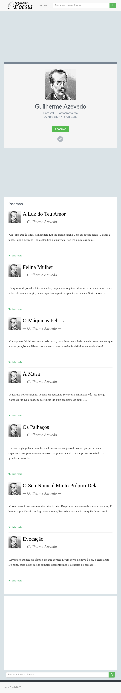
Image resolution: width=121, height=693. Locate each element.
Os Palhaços (36, 427)
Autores (43, 5)
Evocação (33, 539)
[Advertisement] (60, 38)
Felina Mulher (38, 267)
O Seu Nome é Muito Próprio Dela (60, 485)
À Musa (31, 374)
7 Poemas (60, 129)
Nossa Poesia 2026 (12, 687)
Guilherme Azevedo (60, 107)
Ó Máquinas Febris (43, 320)
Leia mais (16, 255)
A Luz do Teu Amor (44, 214)
